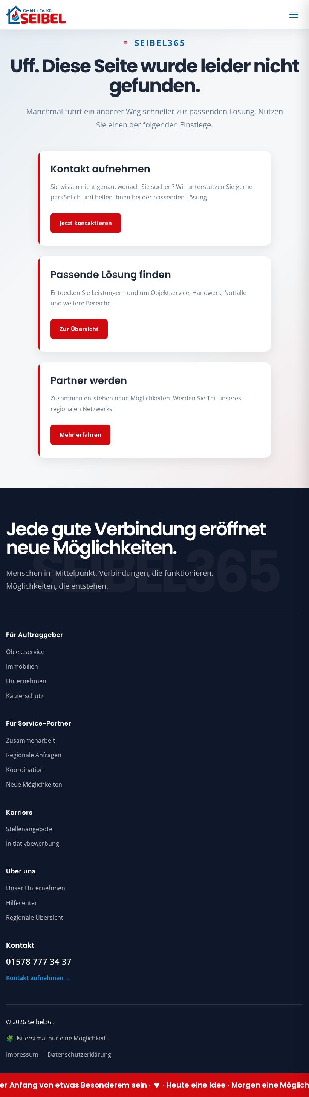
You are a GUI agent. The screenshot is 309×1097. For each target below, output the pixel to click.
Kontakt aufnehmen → (38, 978)
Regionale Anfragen (33, 755)
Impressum (22, 1054)
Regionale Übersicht (34, 917)
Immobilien (22, 666)
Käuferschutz (25, 696)
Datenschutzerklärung (79, 1054)
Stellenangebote (29, 829)
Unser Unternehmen (35, 888)
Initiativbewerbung (32, 843)
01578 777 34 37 (39, 961)
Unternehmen (26, 681)
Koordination (25, 770)
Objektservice (25, 651)
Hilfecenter (21, 903)
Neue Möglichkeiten (34, 784)
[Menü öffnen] (295, 15)
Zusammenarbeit (30, 740)
